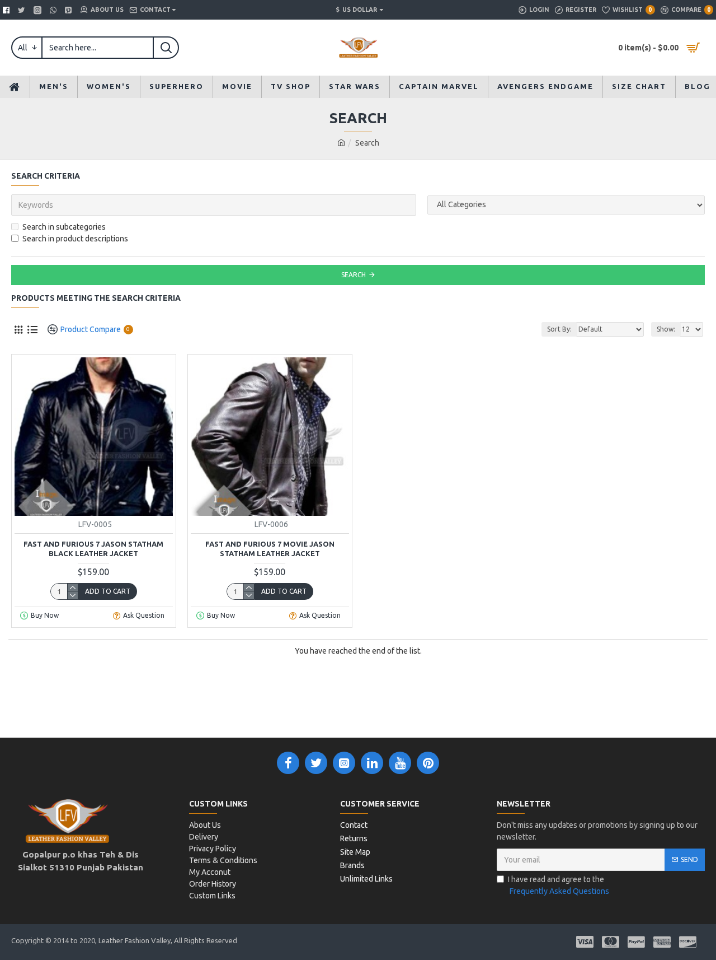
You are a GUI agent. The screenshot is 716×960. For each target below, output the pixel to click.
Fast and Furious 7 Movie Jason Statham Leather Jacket (270, 548)
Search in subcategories (64, 226)
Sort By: (559, 329)
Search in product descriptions (75, 238)
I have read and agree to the (558, 885)
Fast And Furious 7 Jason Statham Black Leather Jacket (93, 548)
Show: (666, 329)
